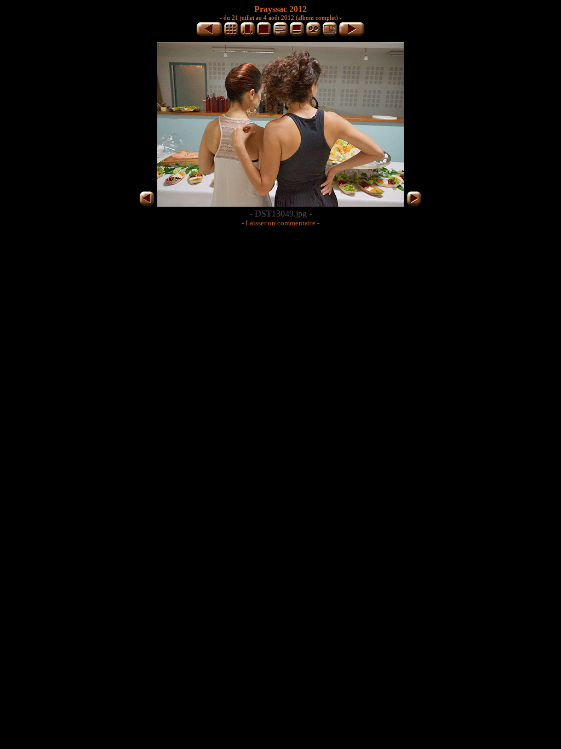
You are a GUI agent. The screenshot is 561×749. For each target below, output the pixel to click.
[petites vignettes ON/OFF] (247, 34)
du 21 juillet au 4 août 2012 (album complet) (281, 17)
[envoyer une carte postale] (330, 34)
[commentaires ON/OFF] (297, 34)
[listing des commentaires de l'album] (280, 34)
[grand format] (264, 34)
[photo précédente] (209, 34)
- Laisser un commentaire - (280, 223)
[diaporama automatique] (313, 34)
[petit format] (231, 34)
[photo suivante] (351, 34)
